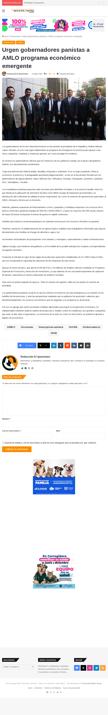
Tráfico (20, 42)
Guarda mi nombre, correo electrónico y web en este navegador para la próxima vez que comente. (50, 443)
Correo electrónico (11, 431)
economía (27, 327)
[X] (29, 368)
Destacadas (15, 36)
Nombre (6, 419)
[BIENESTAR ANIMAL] (54, 494)
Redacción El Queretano (17, 74)
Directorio (38, 688)
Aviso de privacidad (71, 688)
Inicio (6, 36)
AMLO (11, 327)
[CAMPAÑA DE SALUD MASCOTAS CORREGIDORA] (54, 588)
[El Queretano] (22, 11)
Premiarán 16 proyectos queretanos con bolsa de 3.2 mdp (48, 3)
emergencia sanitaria (51, 327)
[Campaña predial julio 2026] (53, 25)
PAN (54, 333)
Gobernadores (92, 327)
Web (58, 431)
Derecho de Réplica (52, 688)
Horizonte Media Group (92, 683)
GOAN (73, 327)
